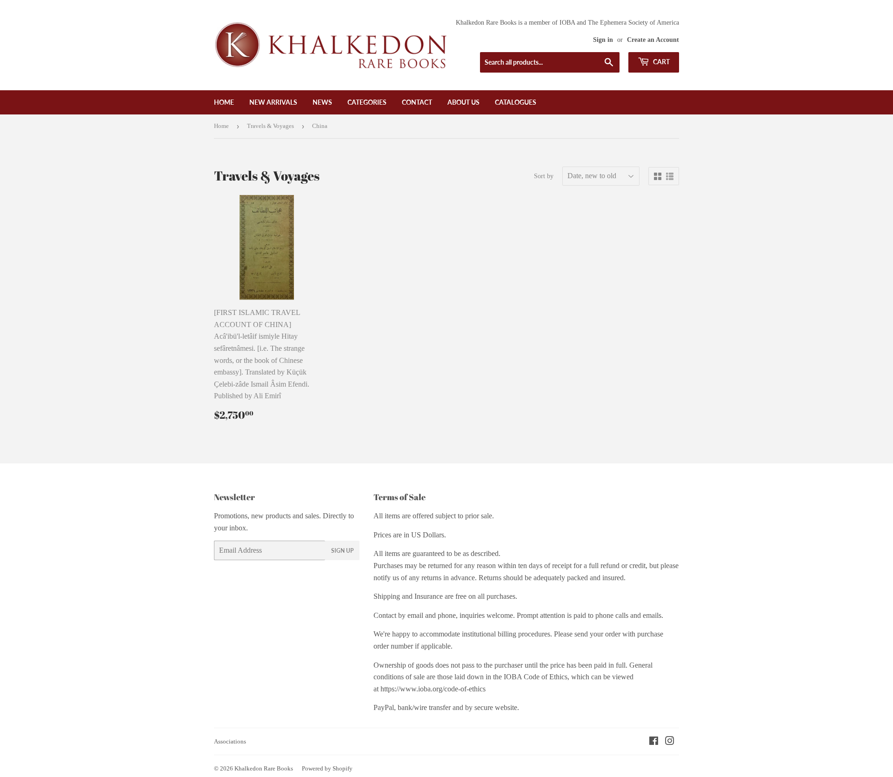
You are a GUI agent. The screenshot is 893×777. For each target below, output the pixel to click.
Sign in (603, 39)
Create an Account (653, 39)
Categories (367, 102)
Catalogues (515, 102)
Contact (417, 102)
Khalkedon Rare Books (263, 768)
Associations (230, 741)
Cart (661, 62)
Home (224, 102)
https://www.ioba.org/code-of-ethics (433, 689)
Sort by (543, 176)
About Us (463, 102)
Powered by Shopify (327, 768)
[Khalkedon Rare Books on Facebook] (654, 742)
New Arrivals (273, 102)
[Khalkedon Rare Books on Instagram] (669, 742)
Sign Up (342, 550)
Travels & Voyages (270, 125)
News (322, 102)
